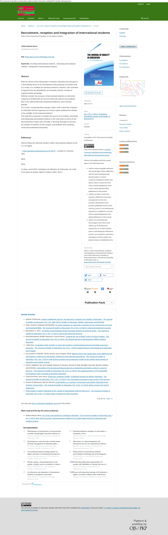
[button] (91, 275)
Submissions (84, 18)
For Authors (123, 64)
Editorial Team (54, 18)
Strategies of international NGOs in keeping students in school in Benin (69, 331)
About (40, 18)
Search (146, 18)
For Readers (123, 60)
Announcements (69, 18)
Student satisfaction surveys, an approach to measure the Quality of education (71, 319)
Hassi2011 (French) (94, 93)
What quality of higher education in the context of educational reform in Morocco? (58, 391)
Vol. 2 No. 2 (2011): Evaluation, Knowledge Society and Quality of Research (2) (64, 26)
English (122, 33)
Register (141, 4)
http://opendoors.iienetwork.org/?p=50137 (39, 151)
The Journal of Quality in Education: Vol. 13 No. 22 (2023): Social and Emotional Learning (77, 328)
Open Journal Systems (127, 106)
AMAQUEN (85, 508)
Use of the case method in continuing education (60, 415)
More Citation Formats (93, 267)
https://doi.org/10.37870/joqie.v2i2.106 (39, 57)
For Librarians (124, 67)
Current (21, 18)
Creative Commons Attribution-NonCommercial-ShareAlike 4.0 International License (98, 152)
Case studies (123, 128)
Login (148, 4)
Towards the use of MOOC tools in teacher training (85, 336)
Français (122, 36)
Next (108, 399)
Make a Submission (128, 46)
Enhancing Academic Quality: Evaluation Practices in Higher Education (75, 376)
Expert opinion (124, 131)
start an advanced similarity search (45, 403)
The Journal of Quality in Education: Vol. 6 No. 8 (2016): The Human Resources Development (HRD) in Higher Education (67, 339)
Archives (31, 18)
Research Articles (125, 124)
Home (23, 26)
